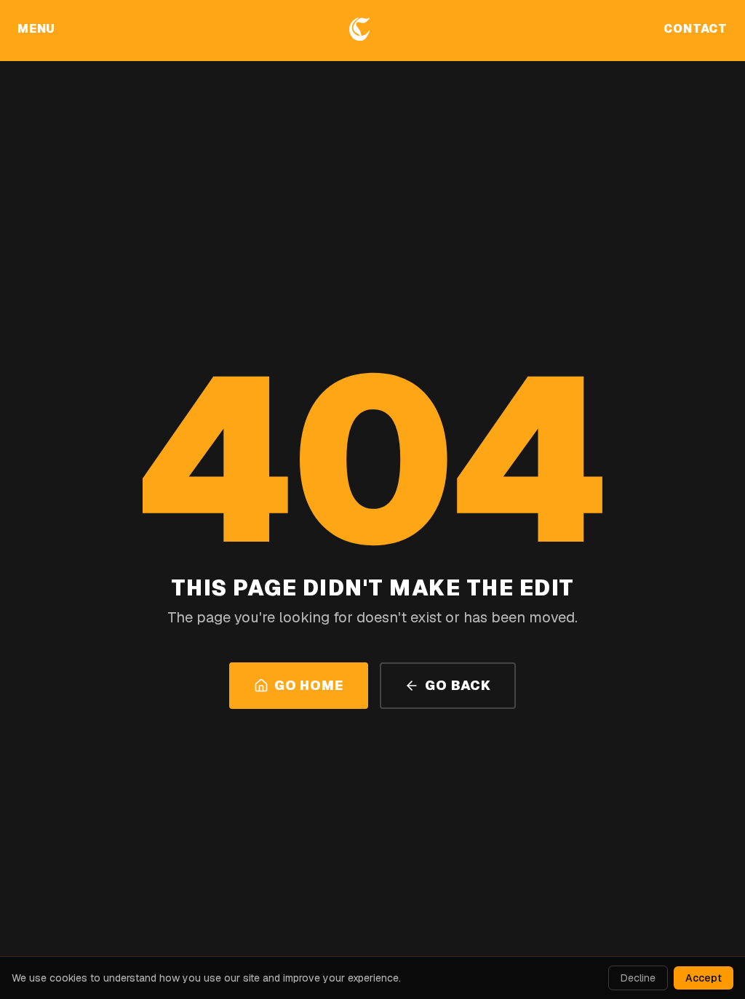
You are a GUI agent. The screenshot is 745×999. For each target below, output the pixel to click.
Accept (703, 977)
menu (36, 28)
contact (696, 28)
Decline (638, 977)
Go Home (308, 685)
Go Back (458, 685)
